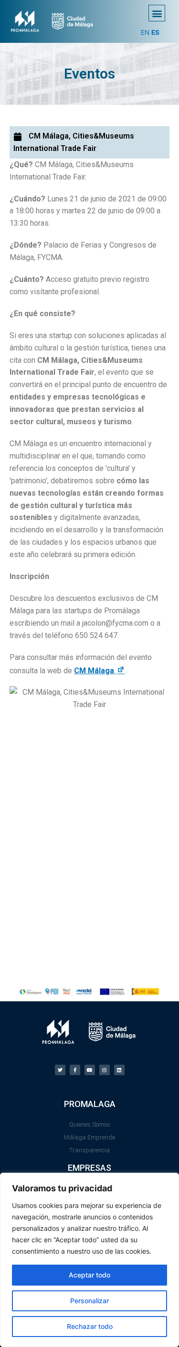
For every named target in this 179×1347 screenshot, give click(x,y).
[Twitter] (60, 1070)
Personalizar (89, 1301)
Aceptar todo (89, 1275)
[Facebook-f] (75, 1070)
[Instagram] (104, 1070)
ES (155, 32)
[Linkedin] (119, 1070)
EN (145, 32)
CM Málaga (100, 670)
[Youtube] (89, 1070)
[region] (89, 1260)
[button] (156, 13)
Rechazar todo (90, 1326)
